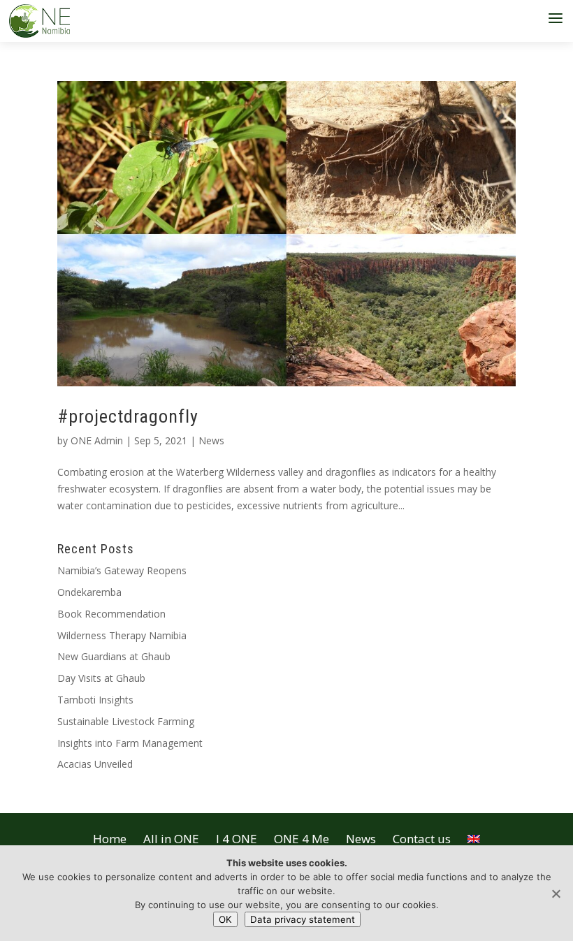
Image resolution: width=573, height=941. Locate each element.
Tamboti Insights (95, 699)
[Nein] (556, 893)
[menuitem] (473, 835)
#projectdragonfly (127, 416)
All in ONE (171, 839)
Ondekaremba (89, 592)
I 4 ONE (236, 839)
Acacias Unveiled (95, 764)
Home (109, 839)
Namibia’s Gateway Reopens (122, 570)
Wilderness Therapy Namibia (122, 635)
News (211, 440)
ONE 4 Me (301, 839)
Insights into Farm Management (130, 743)
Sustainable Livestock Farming (125, 721)
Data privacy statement (302, 919)
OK (225, 919)
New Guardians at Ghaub (114, 656)
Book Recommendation (111, 613)
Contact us (422, 839)
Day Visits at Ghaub (101, 678)
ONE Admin (97, 440)
